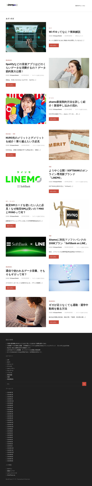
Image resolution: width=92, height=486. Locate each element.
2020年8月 (10, 456)
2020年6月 (10, 461)
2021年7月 (10, 433)
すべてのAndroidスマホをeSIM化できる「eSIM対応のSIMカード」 (25, 352)
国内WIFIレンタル (80, 5)
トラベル (9, 372)
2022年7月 (10, 407)
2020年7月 (10, 458)
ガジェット (10, 364)
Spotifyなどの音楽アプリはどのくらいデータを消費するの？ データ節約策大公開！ (26, 67)
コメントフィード (12, 473)
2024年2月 (10, 394)
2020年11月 (10, 450)
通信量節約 (9, 60)
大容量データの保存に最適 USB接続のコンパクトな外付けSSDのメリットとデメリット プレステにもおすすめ (38, 345)
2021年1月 (10, 446)
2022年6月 (10, 409)
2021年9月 (10, 428)
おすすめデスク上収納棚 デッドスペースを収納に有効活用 (24, 350)
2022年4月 (10, 414)
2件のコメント (79, 35)
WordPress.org (11, 475)
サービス (51, 98)
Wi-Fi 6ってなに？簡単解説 (64, 31)
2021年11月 (10, 424)
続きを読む (53, 45)
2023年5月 (10, 396)
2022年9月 (10, 403)
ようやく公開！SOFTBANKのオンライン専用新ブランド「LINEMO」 (68, 174)
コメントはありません (38, 75)
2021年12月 (10, 422)
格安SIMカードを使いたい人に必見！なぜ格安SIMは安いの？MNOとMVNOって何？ (25, 208)
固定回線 (8, 134)
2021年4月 (10, 439)
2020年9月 (10, 454)
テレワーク (10, 370)
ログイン (9, 468)
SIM (7, 201)
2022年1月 (10, 420)
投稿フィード (11, 470)
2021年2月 (10, 443)
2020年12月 (10, 448)
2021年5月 (10, 437)
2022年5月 (10, 411)
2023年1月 (10, 399)
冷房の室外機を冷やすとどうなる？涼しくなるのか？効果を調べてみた (26, 343)
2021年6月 (10, 435)
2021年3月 (10, 441)
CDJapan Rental (57, 35)
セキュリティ (11, 368)
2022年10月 (10, 401)
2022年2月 (10, 418)
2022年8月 (10, 405)
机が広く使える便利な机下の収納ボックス (18, 347)
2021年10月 (10, 426)
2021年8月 (10, 431)
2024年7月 (10, 392)
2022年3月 (10, 416)
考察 (14, 134)
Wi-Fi (50, 28)
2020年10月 (10, 452)
